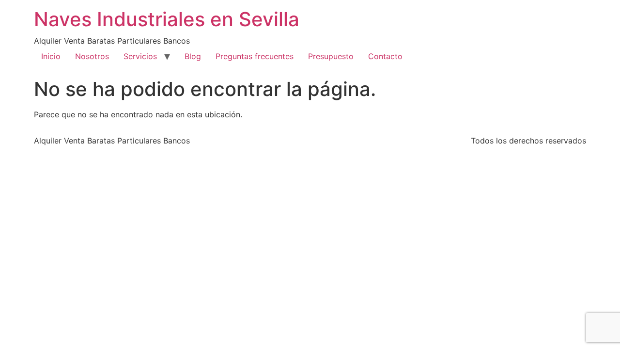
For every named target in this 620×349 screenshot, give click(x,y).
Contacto (385, 56)
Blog (193, 56)
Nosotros (92, 56)
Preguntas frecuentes (255, 56)
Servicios (140, 56)
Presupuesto (331, 56)
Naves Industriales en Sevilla (166, 19)
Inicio (51, 56)
